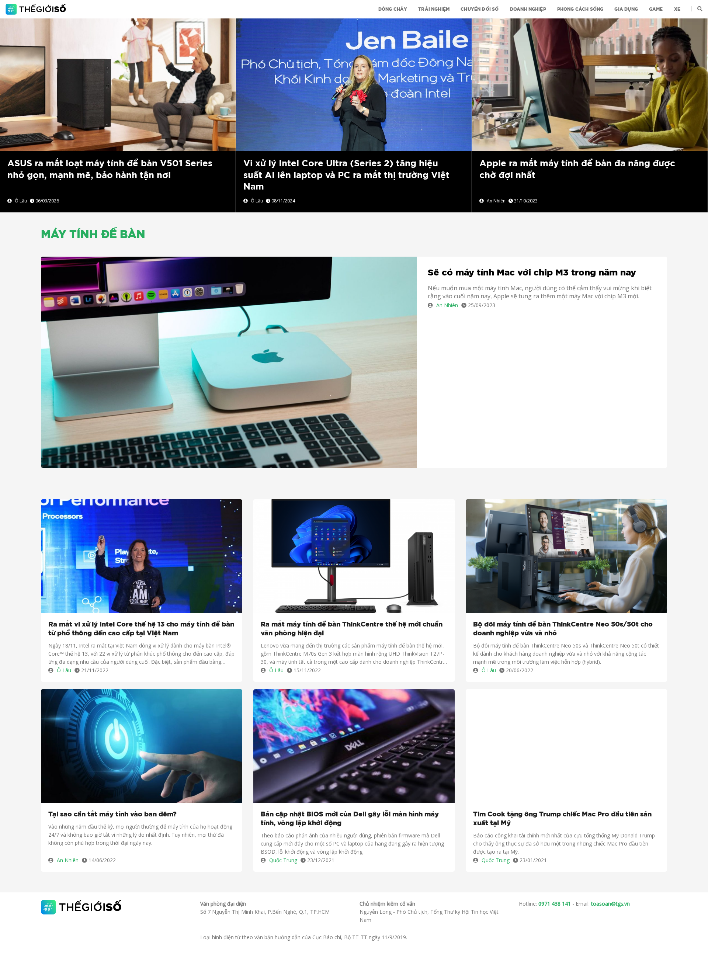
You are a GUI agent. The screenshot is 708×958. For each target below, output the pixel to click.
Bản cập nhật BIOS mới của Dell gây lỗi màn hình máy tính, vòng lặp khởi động (350, 819)
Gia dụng (626, 9)
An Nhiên (496, 201)
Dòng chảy (392, 9)
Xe (677, 9)
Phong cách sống (580, 9)
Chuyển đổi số (480, 9)
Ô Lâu (21, 201)
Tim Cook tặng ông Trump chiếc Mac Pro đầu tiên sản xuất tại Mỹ (562, 819)
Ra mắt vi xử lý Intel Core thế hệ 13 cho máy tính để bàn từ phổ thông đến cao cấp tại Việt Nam (141, 629)
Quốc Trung (283, 860)
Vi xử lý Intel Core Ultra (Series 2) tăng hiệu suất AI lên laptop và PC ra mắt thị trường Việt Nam (346, 175)
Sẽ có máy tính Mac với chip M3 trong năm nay (532, 272)
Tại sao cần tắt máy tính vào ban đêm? (112, 814)
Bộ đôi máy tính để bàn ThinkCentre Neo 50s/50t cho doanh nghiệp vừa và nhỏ (563, 629)
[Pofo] (37, 9)
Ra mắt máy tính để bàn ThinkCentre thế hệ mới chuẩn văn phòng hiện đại (351, 629)
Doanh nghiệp (528, 9)
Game (656, 9)
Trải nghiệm (434, 9)
